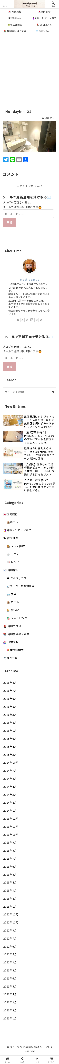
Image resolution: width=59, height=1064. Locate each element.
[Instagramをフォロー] (32, 320)
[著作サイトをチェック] (18, 320)
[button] (53, 392)
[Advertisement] (29, 67)
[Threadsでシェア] (23, 910)
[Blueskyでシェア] (36, 901)
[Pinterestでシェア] (16, 919)
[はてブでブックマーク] (36, 910)
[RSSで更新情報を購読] (41, 320)
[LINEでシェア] (49, 910)
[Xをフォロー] (22, 320)
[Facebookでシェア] (9, 910)
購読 (9, 222)
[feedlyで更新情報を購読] (36, 320)
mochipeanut (29, 279)
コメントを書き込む (29, 186)
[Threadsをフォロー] (27, 320)
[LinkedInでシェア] (29, 919)
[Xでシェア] (9, 901)
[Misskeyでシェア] (49, 901)
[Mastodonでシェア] (23, 901)
